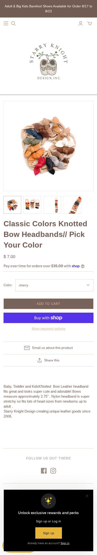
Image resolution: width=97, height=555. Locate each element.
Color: (8, 285)
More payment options (48, 328)
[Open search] (13, 23)
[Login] (80, 23)
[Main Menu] (6, 23)
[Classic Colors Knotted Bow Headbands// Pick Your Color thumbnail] (12, 205)
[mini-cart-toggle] (89, 23)
